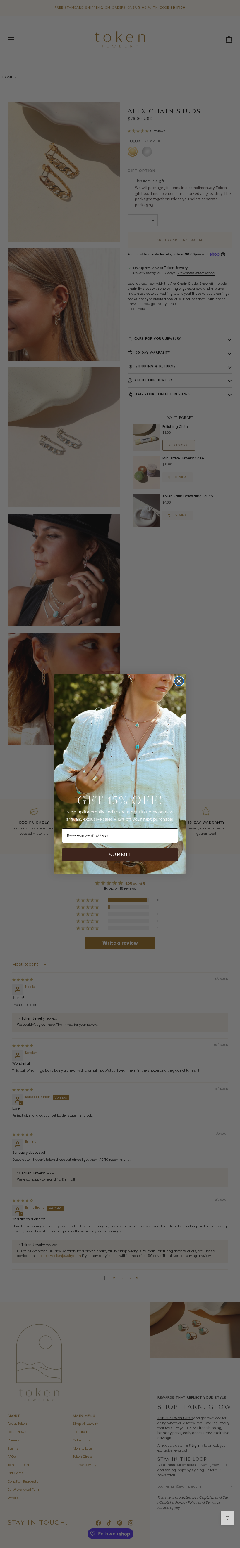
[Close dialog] (179, 681)
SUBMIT (120, 855)
